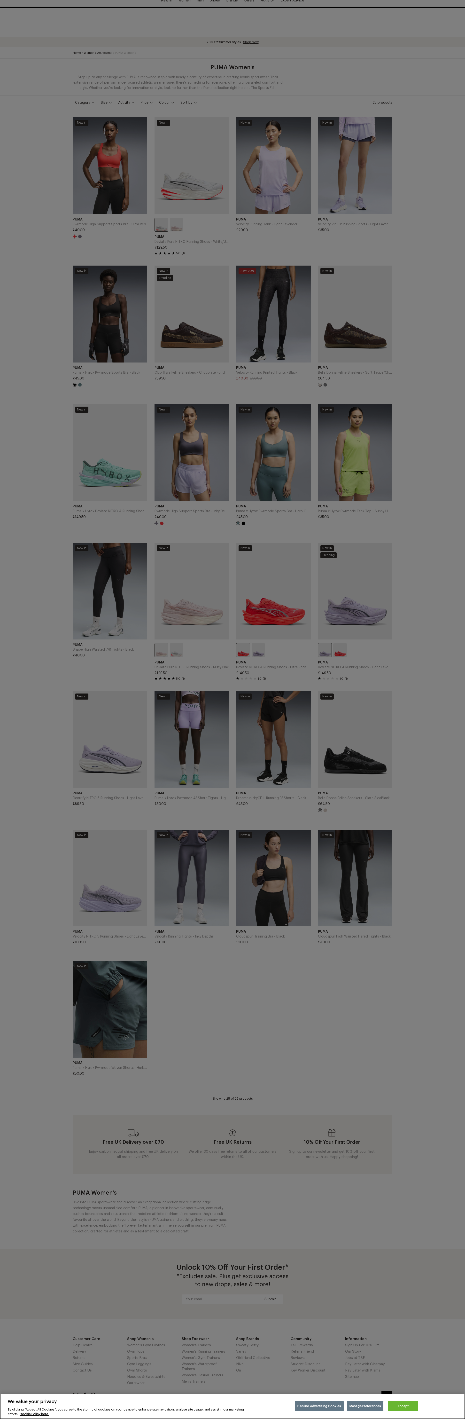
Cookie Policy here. (34, 1414)
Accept (403, 1406)
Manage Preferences (365, 1406)
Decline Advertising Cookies (319, 1406)
